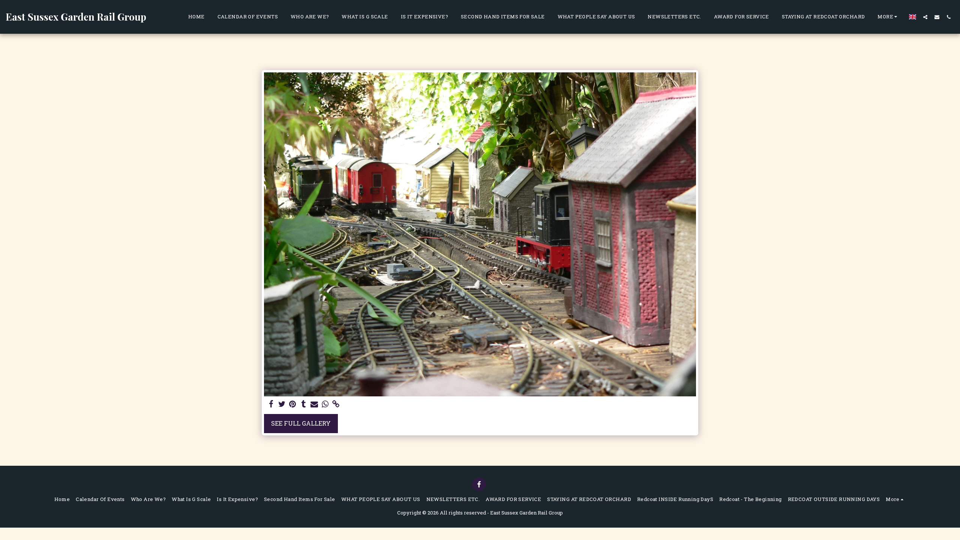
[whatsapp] (325, 404)
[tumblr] (304, 404)
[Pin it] (293, 404)
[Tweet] (282, 404)
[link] (336, 404)
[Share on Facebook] (271, 404)
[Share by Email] (314, 404)
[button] (925, 17)
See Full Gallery (301, 423)
